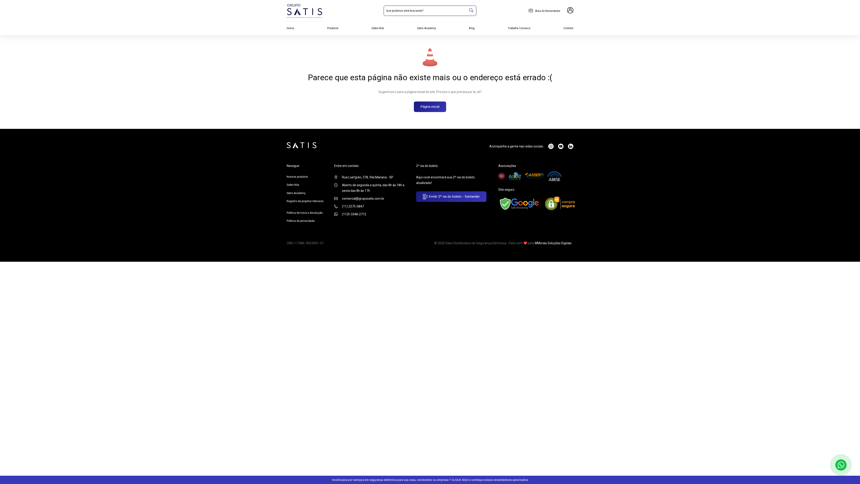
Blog (472, 28)
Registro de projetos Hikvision (305, 201)
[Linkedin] (570, 146)
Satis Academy (426, 28)
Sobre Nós (378, 28)
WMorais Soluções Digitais (553, 243)
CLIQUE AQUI (460, 480)
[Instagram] (551, 146)
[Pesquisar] (471, 11)
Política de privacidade (301, 221)
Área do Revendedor (547, 11)
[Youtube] (560, 146)
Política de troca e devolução (305, 212)
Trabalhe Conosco (519, 28)
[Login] (570, 11)
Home (290, 28)
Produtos (332, 28)
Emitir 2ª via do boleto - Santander (454, 196)
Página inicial (430, 107)
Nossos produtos (297, 176)
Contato (568, 28)
